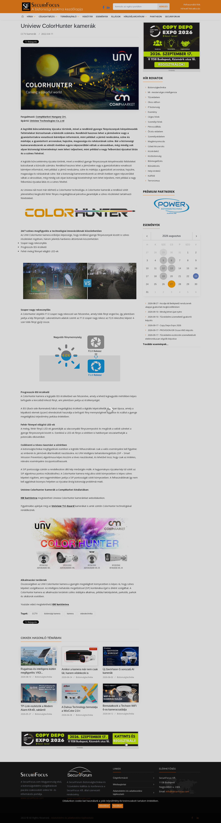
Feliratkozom (75, 421)
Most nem (145, 421)
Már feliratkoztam (112, 421)
